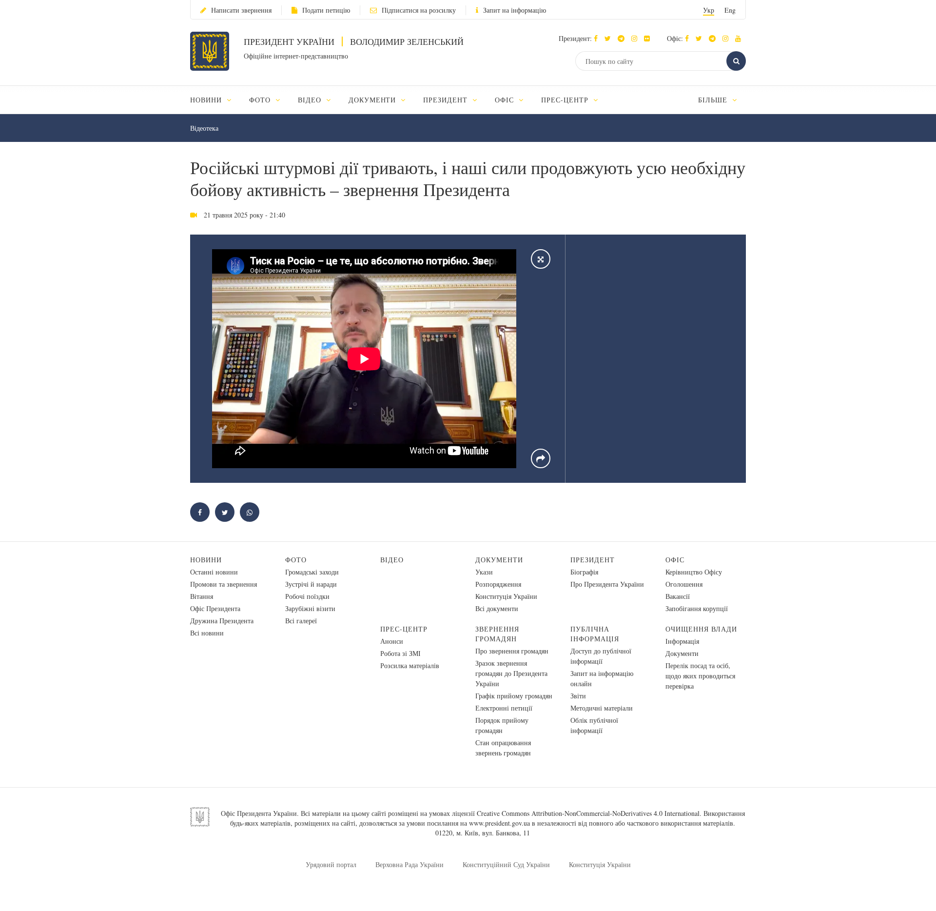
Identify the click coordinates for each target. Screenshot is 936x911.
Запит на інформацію (514, 10)
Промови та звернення (223, 584)
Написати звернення (241, 10)
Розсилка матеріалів (409, 665)
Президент (592, 559)
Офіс (674, 559)
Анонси (391, 641)
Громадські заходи (312, 571)
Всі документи (496, 608)
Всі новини (207, 632)
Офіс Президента (215, 608)
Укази (484, 571)
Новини (206, 559)
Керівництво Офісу (693, 571)
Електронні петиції (503, 708)
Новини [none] (207, 99)
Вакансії (677, 596)
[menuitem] (215, 100)
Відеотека (204, 128)
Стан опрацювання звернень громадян (503, 747)
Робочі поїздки (307, 596)
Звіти (578, 695)
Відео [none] (311, 99)
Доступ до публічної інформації (600, 656)
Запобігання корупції (696, 608)
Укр (708, 10)
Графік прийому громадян (513, 695)
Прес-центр (404, 629)
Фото (296, 559)
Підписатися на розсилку (419, 10)
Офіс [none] (505, 99)
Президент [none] (446, 99)
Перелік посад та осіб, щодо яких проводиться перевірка (700, 676)
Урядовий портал (331, 864)
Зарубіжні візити (310, 608)
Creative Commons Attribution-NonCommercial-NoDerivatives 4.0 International (588, 813)
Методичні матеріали (601, 708)
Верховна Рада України (409, 864)
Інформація (682, 641)
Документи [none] (374, 99)
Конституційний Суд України (506, 864)
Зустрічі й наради (311, 584)
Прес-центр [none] (566, 99)
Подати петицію (326, 10)
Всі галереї (301, 620)
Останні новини (214, 571)
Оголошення (683, 584)
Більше (714, 99)
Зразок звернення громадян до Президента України (511, 673)
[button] (610, 38)
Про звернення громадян (511, 650)
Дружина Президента (222, 620)
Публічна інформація (594, 633)
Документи (499, 559)
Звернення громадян (497, 633)
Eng (730, 10)
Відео (392, 559)
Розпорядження (498, 584)
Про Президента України (607, 584)
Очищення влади (701, 629)
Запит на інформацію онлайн (601, 678)
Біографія (584, 571)
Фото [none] (261, 99)
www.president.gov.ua (499, 823)
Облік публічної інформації (594, 725)
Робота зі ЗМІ (400, 653)
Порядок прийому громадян (501, 725)
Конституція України (506, 596)
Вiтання (201, 596)
